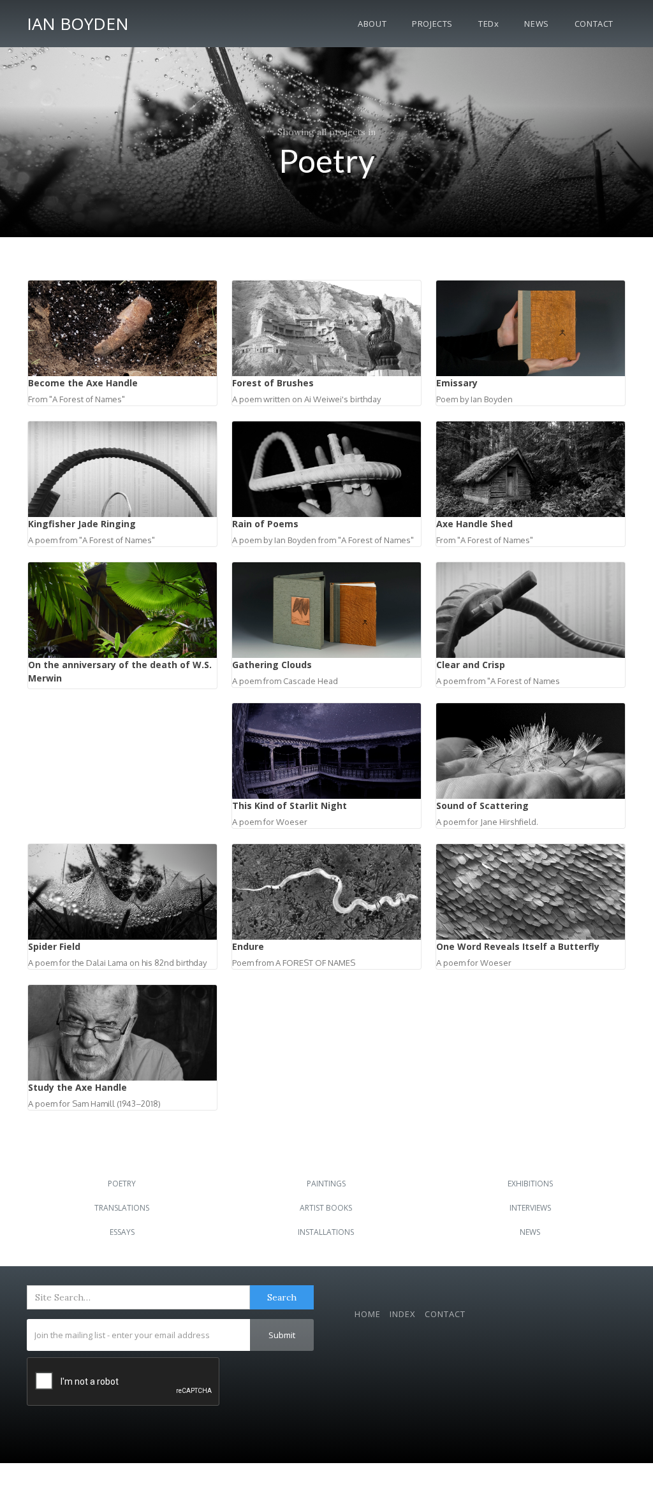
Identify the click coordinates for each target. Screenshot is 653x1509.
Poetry (122, 1183)
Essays (122, 1232)
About (372, 23)
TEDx (488, 23)
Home (368, 1314)
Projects (432, 23)
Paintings (326, 1183)
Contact (594, 23)
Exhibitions (530, 1183)
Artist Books (326, 1207)
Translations (121, 1207)
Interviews (530, 1207)
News (536, 23)
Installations (326, 1232)
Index (403, 1314)
